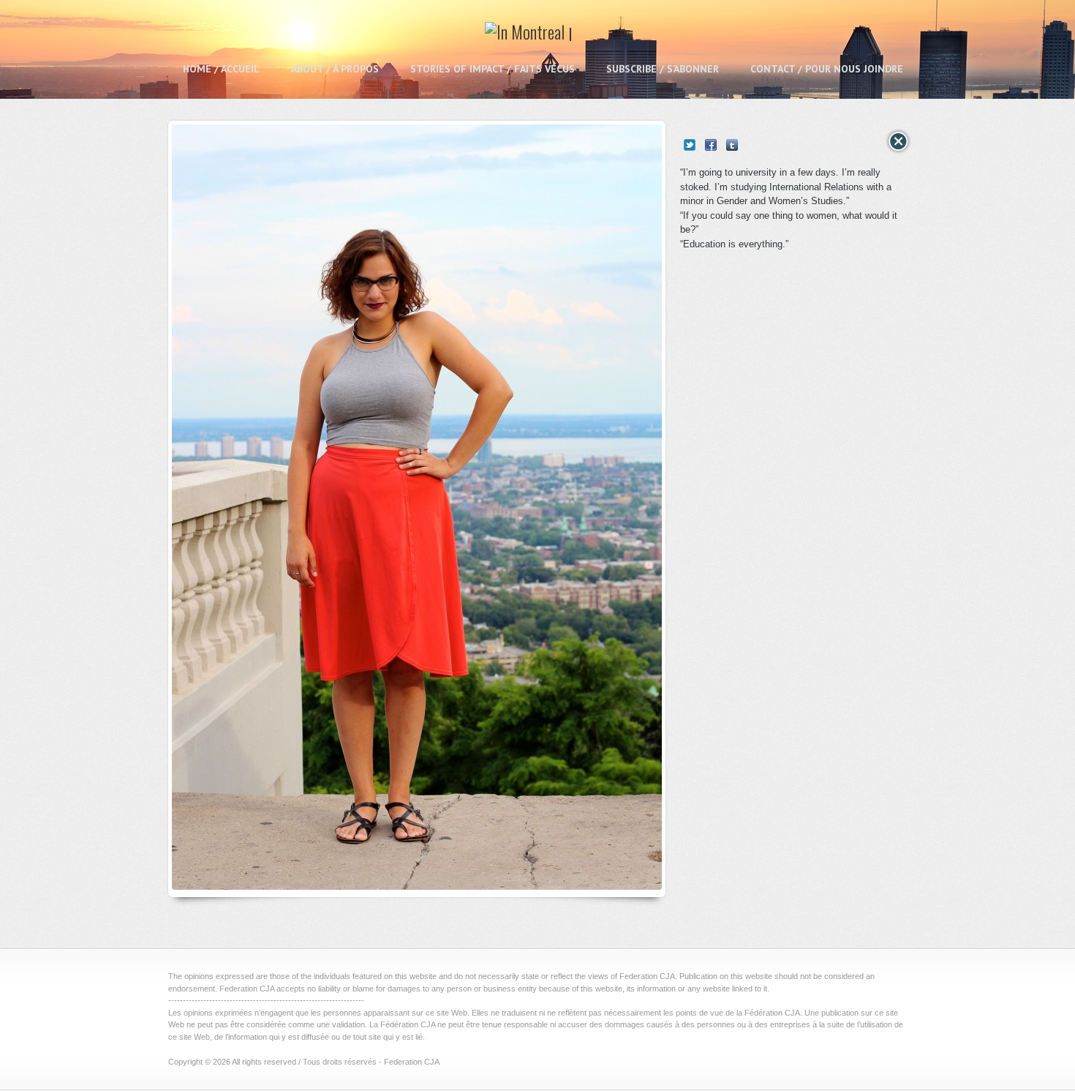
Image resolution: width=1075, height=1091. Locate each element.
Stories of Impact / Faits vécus (492, 68)
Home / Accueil (221, 68)
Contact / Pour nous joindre (826, 68)
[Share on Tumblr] (732, 145)
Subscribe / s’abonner (662, 68)
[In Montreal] (529, 36)
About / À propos (335, 68)
